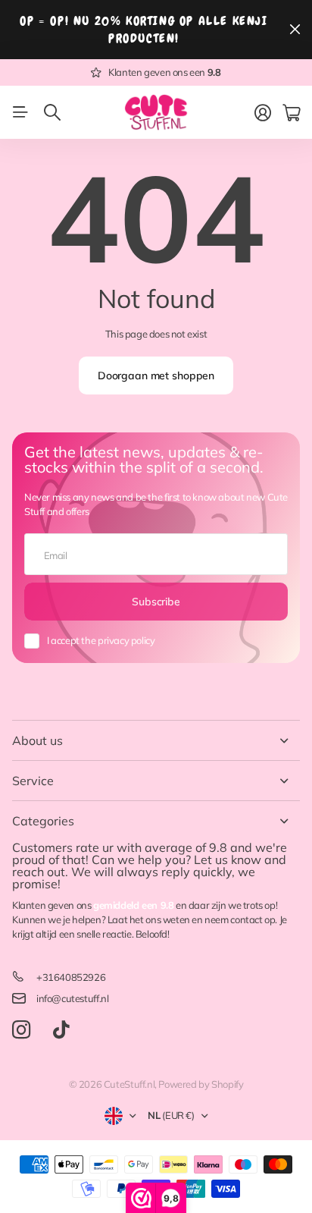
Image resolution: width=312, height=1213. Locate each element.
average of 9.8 (186, 847)
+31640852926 (70, 977)
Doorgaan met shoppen (156, 375)
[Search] (52, 112)
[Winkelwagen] (291, 113)
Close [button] (294, 29)
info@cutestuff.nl (72, 998)
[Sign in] (262, 113)
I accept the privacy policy (100, 640)
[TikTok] (61, 1030)
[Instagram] (21, 1029)
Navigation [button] (20, 112)
